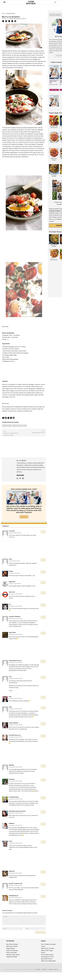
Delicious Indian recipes (13, 954)
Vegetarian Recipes (11, 956)
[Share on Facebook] (3, 21)
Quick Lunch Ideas (11, 952)
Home (3, 13)
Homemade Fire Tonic (47, 956)
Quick (24, 425)
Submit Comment (40, 932)
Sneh (5, 18)
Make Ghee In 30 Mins (47, 948)
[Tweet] (6, 21)
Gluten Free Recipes (12, 950)
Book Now (24, 517)
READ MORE (20, 475)
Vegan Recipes (10, 948)
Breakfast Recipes (11, 13)
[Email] (15, 21)
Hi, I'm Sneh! (21, 460)
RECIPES (38, 969)
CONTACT (44, 969)
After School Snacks (12, 946)
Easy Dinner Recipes (12, 944)
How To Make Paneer (47, 954)
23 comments (10, 18)
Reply (43, 531)
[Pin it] (9, 21)
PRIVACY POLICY (53, 969)
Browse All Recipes (17, 425)
